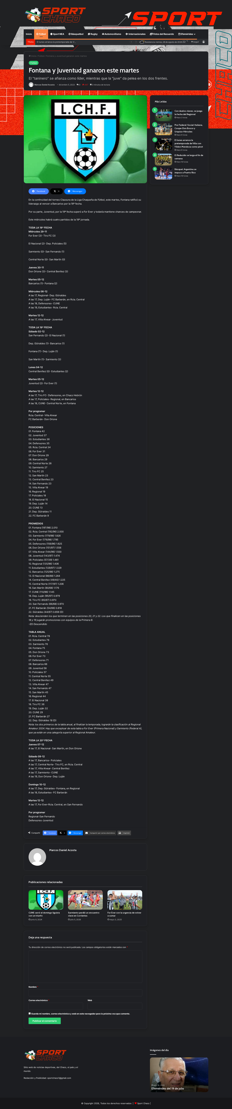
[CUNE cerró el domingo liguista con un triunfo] (46, 900)
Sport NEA (58, 34)
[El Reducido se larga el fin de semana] (163, 159)
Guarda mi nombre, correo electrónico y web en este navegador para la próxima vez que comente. (80, 1013)
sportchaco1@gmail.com (59, 1078)
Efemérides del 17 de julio (168, 1088)
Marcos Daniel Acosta (44, 85)
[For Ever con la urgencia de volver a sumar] (124, 900)
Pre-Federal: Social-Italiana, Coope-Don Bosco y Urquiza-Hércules (189, 128)
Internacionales (137, 34)
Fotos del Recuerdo (163, 34)
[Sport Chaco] (55, 15)
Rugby (94, 34)
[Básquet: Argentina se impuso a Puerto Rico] (163, 173)
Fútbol (42, 34)
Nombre (33, 987)
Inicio (29, 34)
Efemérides (186, 34)
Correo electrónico (39, 1000)
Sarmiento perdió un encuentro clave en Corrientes (83, 914)
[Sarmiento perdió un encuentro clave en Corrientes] (85, 900)
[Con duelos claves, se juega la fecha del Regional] (163, 115)
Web (90, 1000)
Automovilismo (112, 34)
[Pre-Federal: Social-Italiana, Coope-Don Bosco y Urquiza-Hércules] (163, 129)
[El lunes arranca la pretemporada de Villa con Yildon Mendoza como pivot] (163, 144)
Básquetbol (77, 34)
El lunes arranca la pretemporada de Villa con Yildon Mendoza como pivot (73, 42)
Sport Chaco (143, 1103)
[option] (179, 1074)
